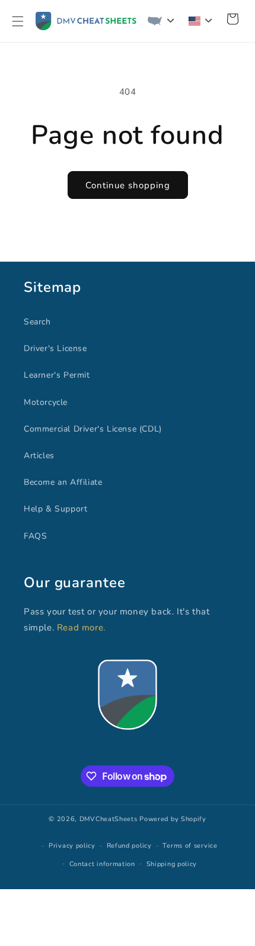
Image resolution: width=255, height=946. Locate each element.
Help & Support (55, 508)
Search (37, 321)
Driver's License (55, 348)
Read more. (81, 627)
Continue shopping (127, 185)
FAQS (35, 536)
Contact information (102, 864)
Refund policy (129, 845)
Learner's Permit (57, 375)
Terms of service (189, 845)
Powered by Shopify (172, 819)
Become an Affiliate (63, 482)
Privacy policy (72, 845)
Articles (39, 455)
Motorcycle (46, 402)
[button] (18, 21)
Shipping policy (171, 864)
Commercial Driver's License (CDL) (93, 429)
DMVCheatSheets (108, 819)
